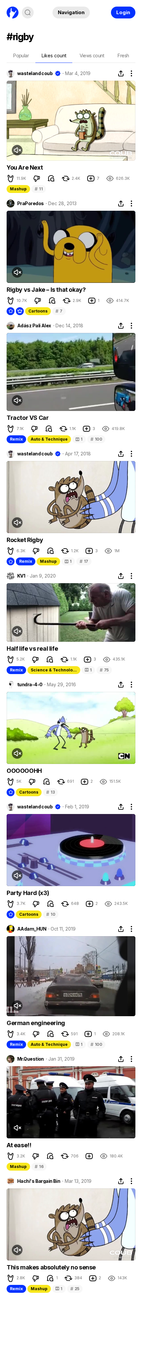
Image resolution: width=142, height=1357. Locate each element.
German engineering (36, 1022)
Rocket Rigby (25, 539)
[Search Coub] (28, 12)
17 (84, 561)
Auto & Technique (49, 439)
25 (74, 1288)
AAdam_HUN (31, 929)
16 (39, 1166)
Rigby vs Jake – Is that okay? (46, 289)
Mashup (18, 188)
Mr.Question (30, 1059)
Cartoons (38, 311)
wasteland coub (35, 73)
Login (123, 12)
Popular (21, 55)
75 (104, 670)
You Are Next (25, 167)
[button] (11, 178)
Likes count (54, 55)
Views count (92, 55)
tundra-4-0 (29, 684)
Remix (16, 439)
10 (50, 914)
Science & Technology (54, 669)
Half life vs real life (32, 648)
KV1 (21, 576)
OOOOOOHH (24, 770)
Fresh (123, 55)
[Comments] (51, 178)
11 (39, 189)
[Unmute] (17, 150)
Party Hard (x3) (28, 892)
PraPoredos (30, 203)
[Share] (121, 73)
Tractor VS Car (28, 417)
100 (96, 439)
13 (50, 792)
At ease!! (19, 1145)
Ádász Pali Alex (34, 325)
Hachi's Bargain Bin (38, 1181)
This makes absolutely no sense (51, 1267)
